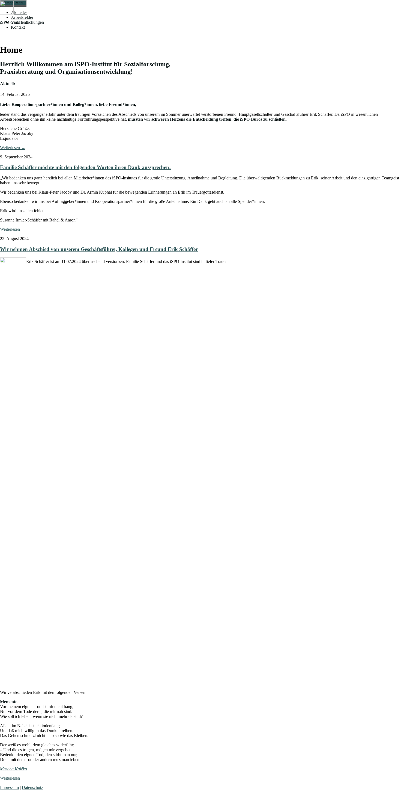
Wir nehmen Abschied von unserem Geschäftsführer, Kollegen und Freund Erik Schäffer (99, 249)
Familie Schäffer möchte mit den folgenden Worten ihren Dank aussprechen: (85, 167)
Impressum (9, 787)
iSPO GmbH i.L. (14, 22)
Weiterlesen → (12, 147)
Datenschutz (32, 787)
